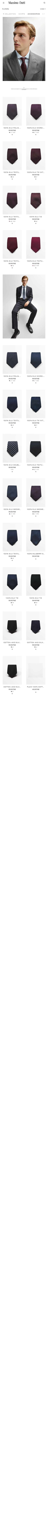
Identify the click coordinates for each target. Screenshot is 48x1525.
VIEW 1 (43, 9)
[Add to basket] (12, 134)
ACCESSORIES (34, 14)
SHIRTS (22, 14)
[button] (3, 14)
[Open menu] (3, 2)
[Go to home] (16, 2)
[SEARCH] (44, 2)
